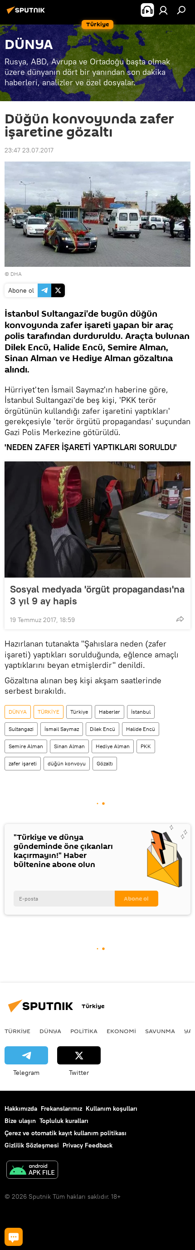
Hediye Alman (113, 746)
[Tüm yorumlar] (14, 1237)
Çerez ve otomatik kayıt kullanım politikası (66, 1133)
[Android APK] (32, 1171)
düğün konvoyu (67, 763)
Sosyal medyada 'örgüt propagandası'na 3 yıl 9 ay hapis (97, 595)
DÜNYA (18, 711)
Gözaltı (105, 763)
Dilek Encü (102, 728)
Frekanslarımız (61, 1108)
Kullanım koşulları (111, 1108)
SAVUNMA (160, 1031)
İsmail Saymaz (61, 728)
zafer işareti (23, 763)
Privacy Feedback (87, 1145)
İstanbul (141, 711)
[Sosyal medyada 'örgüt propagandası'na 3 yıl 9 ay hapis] (97, 519)
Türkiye (79, 711)
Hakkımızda (21, 1108)
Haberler (109, 711)
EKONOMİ (121, 1031)
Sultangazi (21, 728)
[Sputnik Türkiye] (27, 14)
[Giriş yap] (163, 10)
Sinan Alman (69, 746)
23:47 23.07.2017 (29, 150)
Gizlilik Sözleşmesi (32, 1145)
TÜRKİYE (48, 711)
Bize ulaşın (20, 1121)
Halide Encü (140, 728)
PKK (146, 746)
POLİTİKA (84, 1031)
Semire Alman (26, 746)
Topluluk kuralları (63, 1121)
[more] (180, 619)
